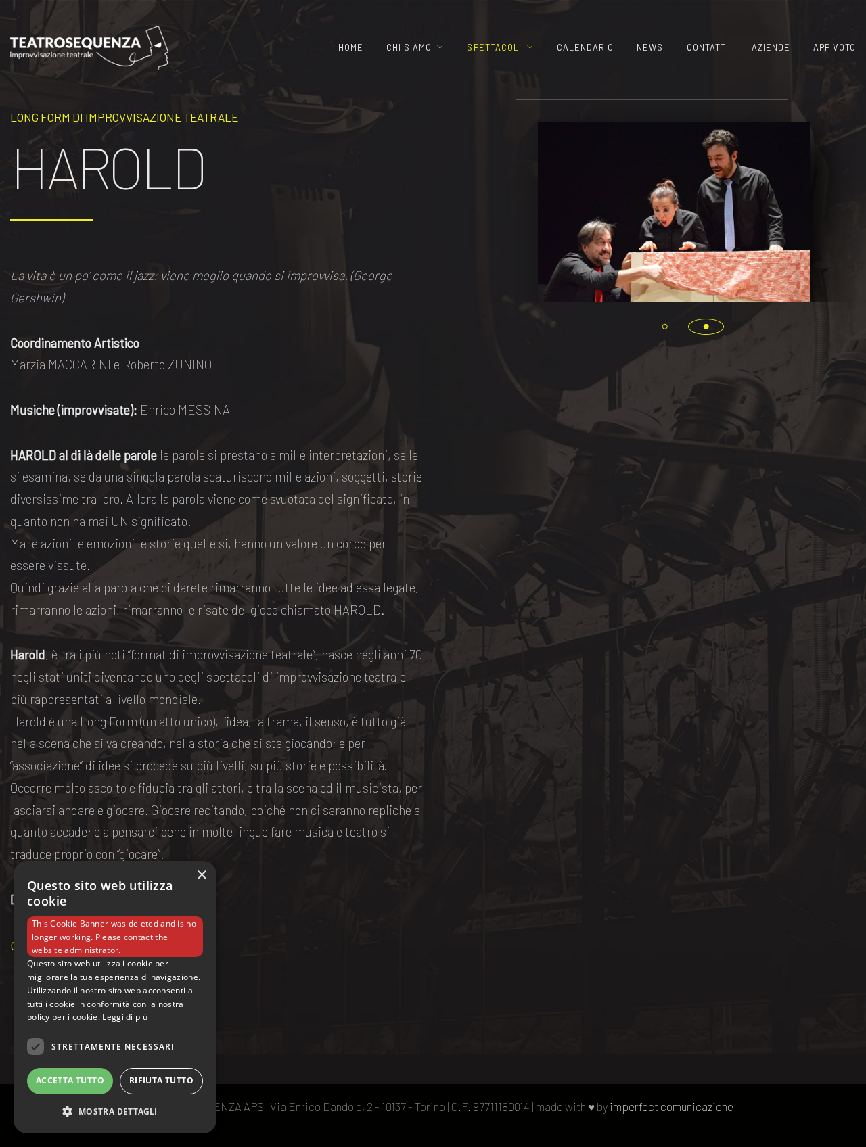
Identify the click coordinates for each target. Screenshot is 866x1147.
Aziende (771, 47)
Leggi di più (124, 1017)
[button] (665, 327)
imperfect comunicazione (671, 1106)
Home (350, 47)
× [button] (201, 875)
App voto (834, 47)
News (650, 47)
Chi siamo (409, 47)
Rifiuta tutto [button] (161, 1080)
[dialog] (115, 997)
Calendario (585, 47)
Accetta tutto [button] (70, 1080)
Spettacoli (494, 47)
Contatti (708, 47)
